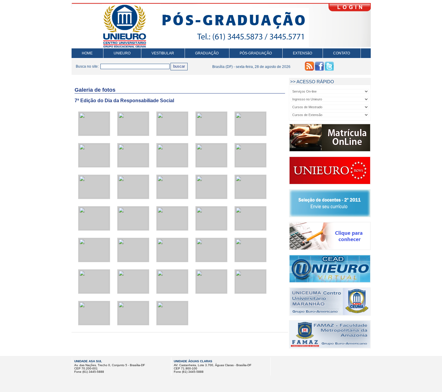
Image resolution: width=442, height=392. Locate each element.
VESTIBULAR (163, 53)
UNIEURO (122, 53)
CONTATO (341, 53)
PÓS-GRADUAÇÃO (256, 53)
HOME (87, 53)
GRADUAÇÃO (207, 53)
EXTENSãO (302, 53)
